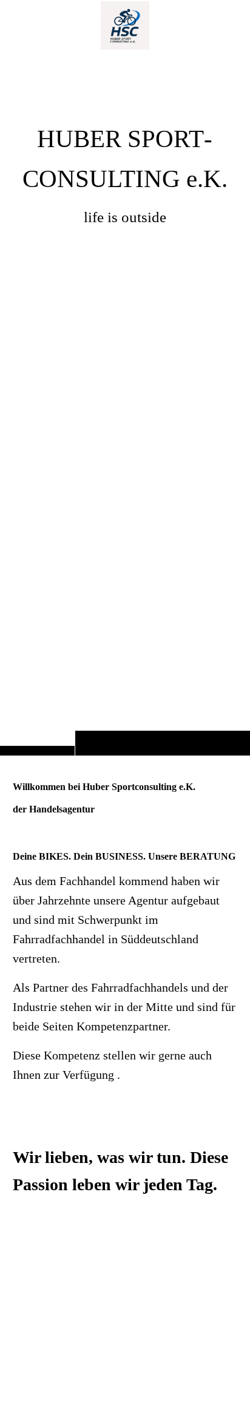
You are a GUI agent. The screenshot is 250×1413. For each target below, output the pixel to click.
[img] (125, 401)
